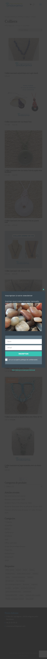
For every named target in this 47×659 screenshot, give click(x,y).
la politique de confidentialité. (28, 360)
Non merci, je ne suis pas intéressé (23, 370)
